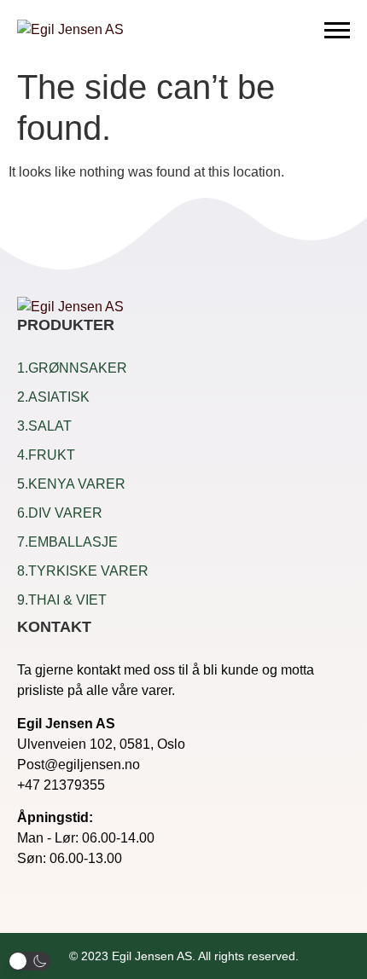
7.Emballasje (67, 542)
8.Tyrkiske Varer (83, 571)
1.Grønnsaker (72, 368)
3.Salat (44, 426)
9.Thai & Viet (62, 600)
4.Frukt (46, 455)
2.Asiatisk (53, 397)
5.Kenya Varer (71, 484)
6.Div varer (59, 513)
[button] (29, 961)
